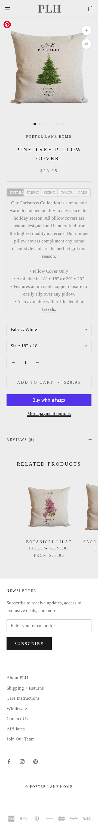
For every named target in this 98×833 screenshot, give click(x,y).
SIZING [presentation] (49, 192)
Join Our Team (21, 739)
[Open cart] (90, 8)
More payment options (49, 413)
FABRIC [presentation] (33, 192)
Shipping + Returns (25, 688)
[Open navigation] (7, 8)
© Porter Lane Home (49, 787)
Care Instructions (23, 698)
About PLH (17, 677)
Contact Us (17, 718)
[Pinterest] (35, 761)
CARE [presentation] (82, 192)
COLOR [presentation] (67, 192)
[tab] (15, 192)
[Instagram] (22, 761)
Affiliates (16, 728)
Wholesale (17, 708)
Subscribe (29, 643)
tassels (48, 309)
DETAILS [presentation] (16, 192)
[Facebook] (9, 761)
